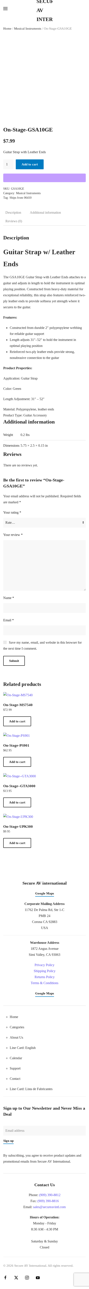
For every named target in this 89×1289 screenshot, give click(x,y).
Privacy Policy (44, 965)
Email (8, 620)
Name (8, 598)
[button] (5, 8)
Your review (13, 535)
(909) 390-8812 (49, 1195)
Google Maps (44, 893)
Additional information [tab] (45, 212)
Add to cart (30, 164)
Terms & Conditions (44, 983)
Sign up (8, 1140)
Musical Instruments (27, 28)
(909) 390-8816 (48, 1201)
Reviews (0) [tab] (13, 221)
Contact (15, 1078)
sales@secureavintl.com (49, 1207)
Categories (17, 1027)
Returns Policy (45, 977)
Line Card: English (23, 1048)
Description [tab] (13, 212)
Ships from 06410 (21, 197)
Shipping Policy (45, 971)
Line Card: (31, 1089)
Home (7, 28)
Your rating (12, 512)
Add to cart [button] (17, 721)
